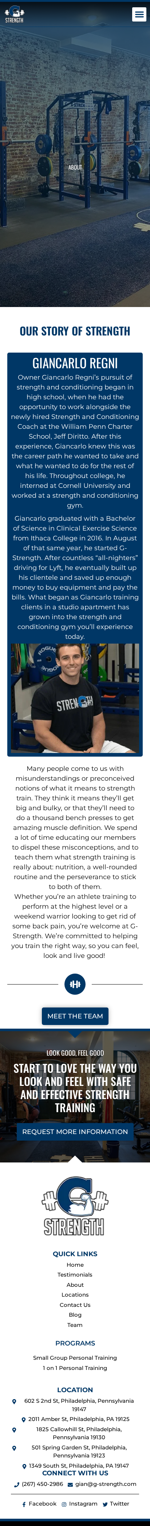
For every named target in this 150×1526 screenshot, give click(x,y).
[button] (139, 14)
